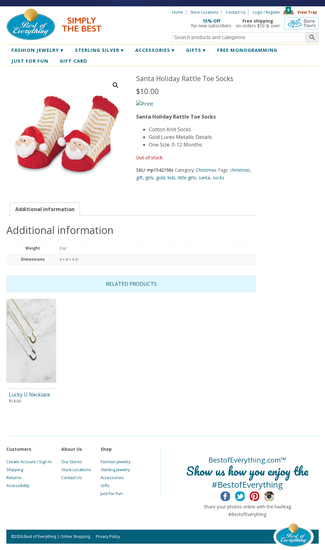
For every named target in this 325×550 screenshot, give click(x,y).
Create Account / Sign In (29, 461)
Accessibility (18, 485)
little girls (187, 178)
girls (149, 178)
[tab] (45, 209)
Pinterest (259, 495)
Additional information (45, 209)
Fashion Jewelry (37, 50)
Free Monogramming (247, 50)
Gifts (196, 50)
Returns (14, 477)
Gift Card (73, 61)
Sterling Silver (99, 50)
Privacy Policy (108, 536)
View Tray (307, 12)
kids (172, 178)
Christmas (206, 170)
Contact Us (235, 12)
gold (160, 178)
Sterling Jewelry (115, 469)
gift (139, 178)
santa (204, 178)
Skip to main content (126, 11)
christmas (240, 170)
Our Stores (71, 461)
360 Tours (301, 23)
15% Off (211, 21)
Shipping (14, 469)
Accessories (155, 50)
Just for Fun (29, 61)
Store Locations (204, 12)
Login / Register (266, 12)
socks (218, 178)
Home (177, 12)
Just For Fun (112, 493)
